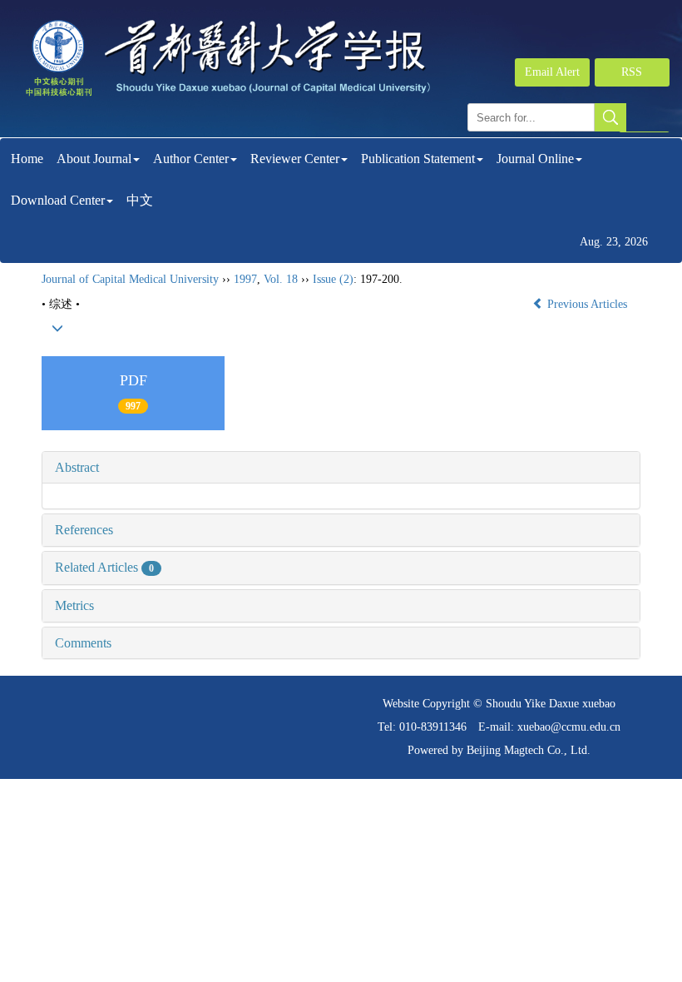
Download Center (58, 200)
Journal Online (535, 158)
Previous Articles (587, 304)
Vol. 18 (281, 279)
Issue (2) (333, 279)
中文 (139, 200)
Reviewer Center (294, 158)
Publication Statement (418, 158)
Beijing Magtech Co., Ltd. (529, 750)
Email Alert (552, 72)
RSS (631, 72)
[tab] (341, 468)
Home (27, 158)
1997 (245, 279)
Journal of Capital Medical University (130, 279)
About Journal (94, 158)
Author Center (191, 158)
